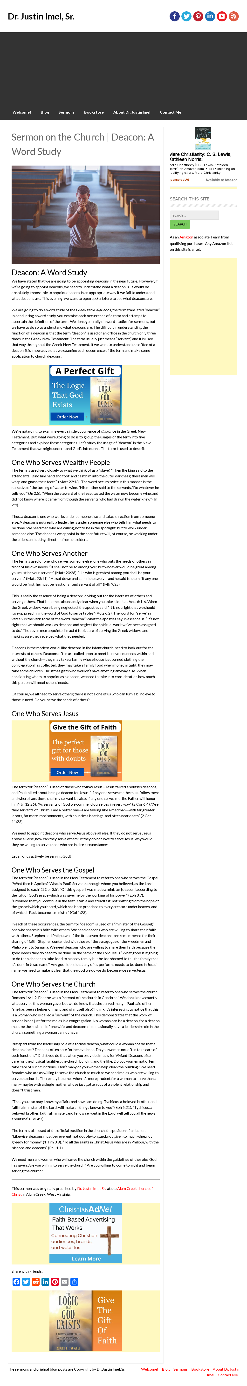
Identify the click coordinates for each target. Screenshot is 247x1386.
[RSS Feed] (233, 20)
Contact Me (170, 112)
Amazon (186, 237)
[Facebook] (174, 20)
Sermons (67, 112)
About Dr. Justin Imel (131, 112)
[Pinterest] (198, 20)
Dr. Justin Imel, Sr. (41, 16)
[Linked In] (210, 20)
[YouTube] (221, 20)
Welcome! (22, 112)
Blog (45, 112)
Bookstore (94, 112)
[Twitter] (186, 20)
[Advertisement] (123, 68)
